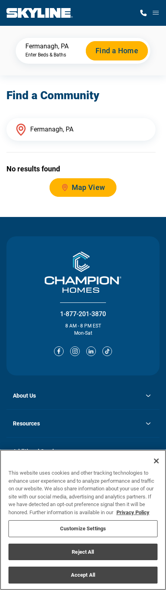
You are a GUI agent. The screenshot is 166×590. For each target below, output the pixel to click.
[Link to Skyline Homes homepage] (39, 13)
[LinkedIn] (91, 351)
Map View (88, 187)
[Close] (156, 461)
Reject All (83, 552)
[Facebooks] (59, 351)
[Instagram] (75, 351)
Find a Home (116, 50)
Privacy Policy (132, 512)
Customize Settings (83, 528)
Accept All (83, 575)
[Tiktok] (107, 351)
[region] (83, 520)
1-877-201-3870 (83, 314)
